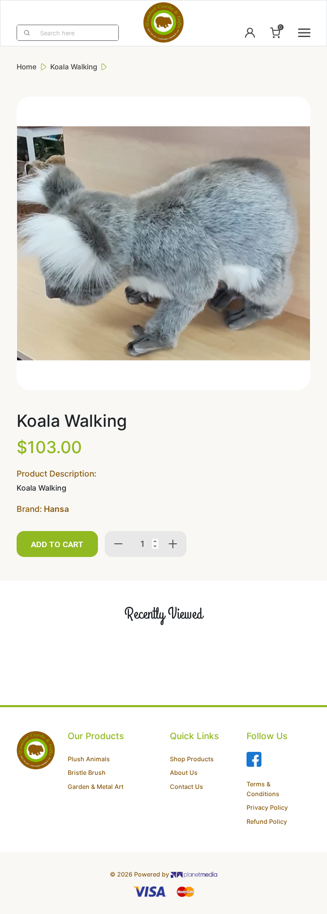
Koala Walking (73, 67)
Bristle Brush (87, 772)
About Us (184, 772)
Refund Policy (267, 821)
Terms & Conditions (263, 788)
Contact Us (186, 786)
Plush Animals (89, 759)
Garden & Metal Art (95, 786)
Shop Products (192, 759)
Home (27, 67)
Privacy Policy (267, 807)
